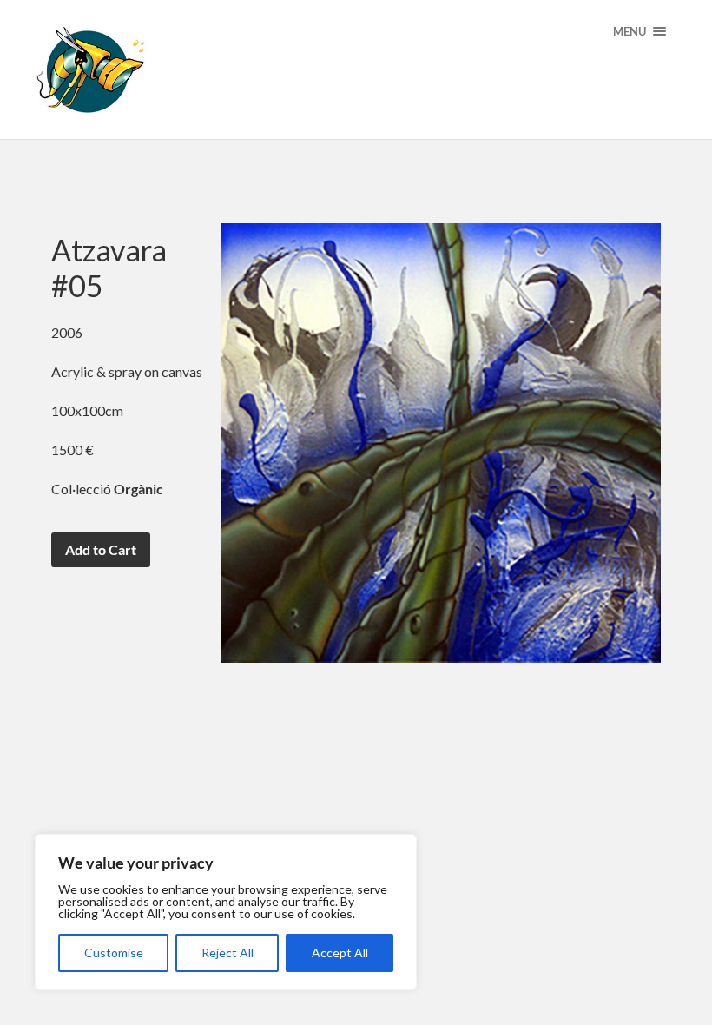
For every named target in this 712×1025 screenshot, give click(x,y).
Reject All (227, 952)
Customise (113, 952)
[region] (226, 912)
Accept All (340, 952)
